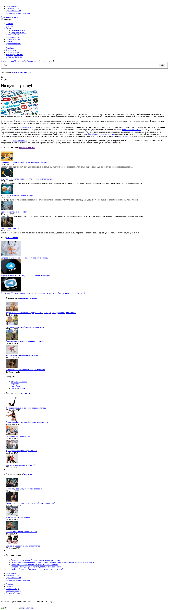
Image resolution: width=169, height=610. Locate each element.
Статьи (9, 41)
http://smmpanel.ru (26, 127)
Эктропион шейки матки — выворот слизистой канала (24, 258)
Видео (8, 28)
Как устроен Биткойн (10, 228)
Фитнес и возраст (13, 52)
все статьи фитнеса (28, 298)
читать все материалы (21, 72)
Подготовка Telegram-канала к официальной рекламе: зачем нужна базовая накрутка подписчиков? (43, 293)
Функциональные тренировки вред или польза (26, 408)
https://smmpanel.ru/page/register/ (101, 134)
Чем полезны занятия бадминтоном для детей (25, 327)
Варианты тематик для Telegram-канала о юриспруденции (25, 275)
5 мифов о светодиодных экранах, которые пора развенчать (36, 567)
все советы (25, 393)
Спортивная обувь (18, 32)
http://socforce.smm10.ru (131, 130)
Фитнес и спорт (12, 35)
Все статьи (27, 474)
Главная (9, 24)
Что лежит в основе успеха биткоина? (17, 195)
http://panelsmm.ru (125, 136)
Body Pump (15, 386)
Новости (9, 26)
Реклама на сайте (13, 8)
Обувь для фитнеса (14, 57)
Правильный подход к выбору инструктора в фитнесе (29, 422)
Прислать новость (13, 11)
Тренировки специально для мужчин (21, 451)
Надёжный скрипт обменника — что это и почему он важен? (27, 179)
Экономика (31, 61)
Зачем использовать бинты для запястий (23, 546)
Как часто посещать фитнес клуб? (20, 465)
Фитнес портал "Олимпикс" (13, 61)
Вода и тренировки (19, 382)
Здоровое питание (13, 44)
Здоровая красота (13, 37)
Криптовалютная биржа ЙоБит (14, 212)
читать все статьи (27, 148)
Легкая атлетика (18, 30)
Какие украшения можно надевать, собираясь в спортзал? (30, 503)
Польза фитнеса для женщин (18, 436)
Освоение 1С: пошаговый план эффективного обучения (24, 162)
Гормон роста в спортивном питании (21, 532)
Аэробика (10, 48)
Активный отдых (13, 39)
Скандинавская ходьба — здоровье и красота (25, 341)
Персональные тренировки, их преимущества (25, 370)
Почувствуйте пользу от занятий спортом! (24, 489)
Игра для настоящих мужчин (18, 517)
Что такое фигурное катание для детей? (22, 355)
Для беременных (18, 388)
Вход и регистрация (9, 17)
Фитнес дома (11, 50)
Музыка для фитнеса (14, 55)
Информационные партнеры (18, 13)
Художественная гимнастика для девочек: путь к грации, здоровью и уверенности (41, 313)
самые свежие (12, 238)
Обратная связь (12, 6)
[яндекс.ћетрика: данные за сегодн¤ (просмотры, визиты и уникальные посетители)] (26, 608)
